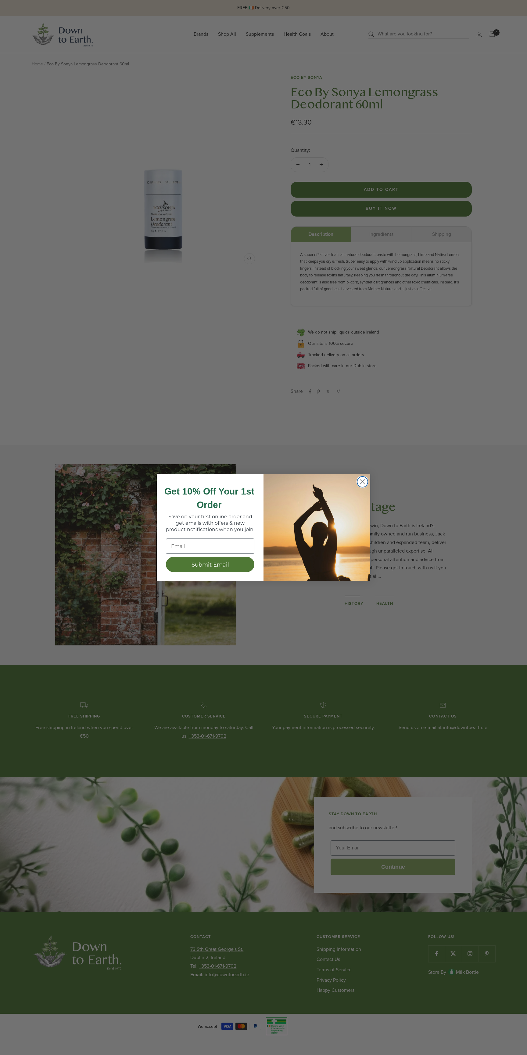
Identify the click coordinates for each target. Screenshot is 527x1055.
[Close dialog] (362, 481)
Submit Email (210, 564)
